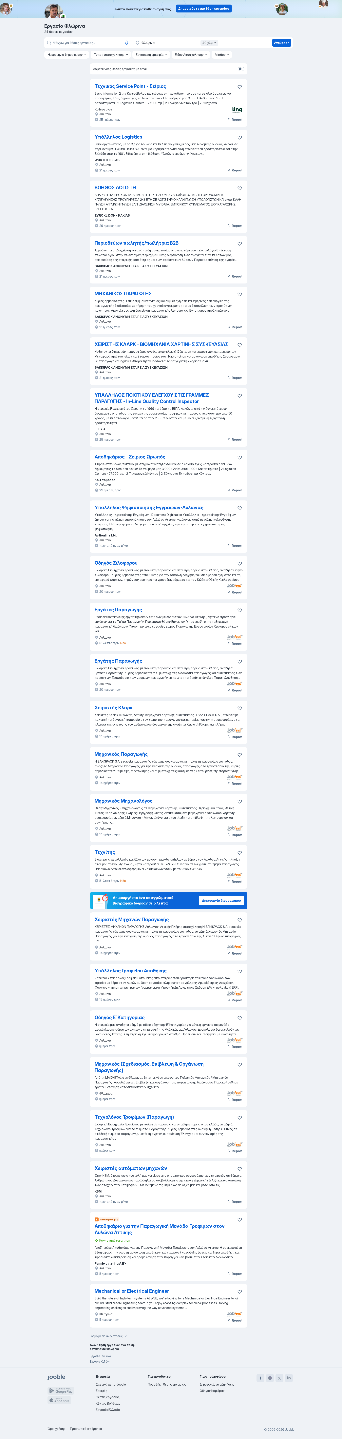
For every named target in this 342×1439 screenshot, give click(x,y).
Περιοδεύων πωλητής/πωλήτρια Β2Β (137, 243)
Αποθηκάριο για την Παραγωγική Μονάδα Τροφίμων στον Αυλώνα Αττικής (160, 1229)
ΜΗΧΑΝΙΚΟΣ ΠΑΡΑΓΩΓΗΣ (123, 294)
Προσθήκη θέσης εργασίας (167, 1384)
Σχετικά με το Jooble (111, 1384)
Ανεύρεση (282, 43)
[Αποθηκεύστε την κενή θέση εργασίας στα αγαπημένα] (240, 87)
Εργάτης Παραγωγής (118, 661)
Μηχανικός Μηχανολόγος (124, 801)
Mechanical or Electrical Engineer (132, 1291)
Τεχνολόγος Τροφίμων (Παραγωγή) (134, 1117)
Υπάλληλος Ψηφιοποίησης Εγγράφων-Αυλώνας (149, 507)
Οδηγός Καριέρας (212, 1391)
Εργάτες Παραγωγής (118, 610)
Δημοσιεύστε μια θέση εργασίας (203, 8)
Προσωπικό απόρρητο (86, 1429)
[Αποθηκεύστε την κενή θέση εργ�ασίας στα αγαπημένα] (240, 563)
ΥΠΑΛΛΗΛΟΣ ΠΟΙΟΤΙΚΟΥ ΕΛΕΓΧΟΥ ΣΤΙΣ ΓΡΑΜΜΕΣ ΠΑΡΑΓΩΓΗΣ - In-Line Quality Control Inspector (152, 398)
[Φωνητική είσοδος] (127, 43)
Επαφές (101, 1391)
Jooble (289, 1429)
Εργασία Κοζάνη (100, 1361)
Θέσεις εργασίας (108, 1397)
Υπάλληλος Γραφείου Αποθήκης (131, 971)
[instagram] (270, 1378)
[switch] (241, 69)
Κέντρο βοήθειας (108, 1403)
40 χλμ (207, 43)
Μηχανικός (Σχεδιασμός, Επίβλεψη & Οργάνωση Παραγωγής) (149, 1067)
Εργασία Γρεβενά (100, 1356)
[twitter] (279, 1378)
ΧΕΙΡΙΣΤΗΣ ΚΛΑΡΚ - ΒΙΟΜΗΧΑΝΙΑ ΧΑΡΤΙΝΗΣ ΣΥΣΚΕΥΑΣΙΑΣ (161, 344)
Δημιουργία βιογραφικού (221, 901)
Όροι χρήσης (56, 1429)
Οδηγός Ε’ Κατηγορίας (120, 1017)
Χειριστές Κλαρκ (114, 707)
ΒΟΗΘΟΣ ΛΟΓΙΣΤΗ (115, 187)
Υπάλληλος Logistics (118, 137)
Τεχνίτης (105, 852)
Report (237, 120)
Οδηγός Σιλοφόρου (116, 563)
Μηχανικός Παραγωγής (121, 754)
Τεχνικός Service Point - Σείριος (130, 86)
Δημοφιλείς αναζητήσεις (107, 1336)
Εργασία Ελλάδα (108, 1410)
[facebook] (260, 1378)
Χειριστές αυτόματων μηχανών (131, 1168)
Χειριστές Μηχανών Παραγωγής (132, 919)
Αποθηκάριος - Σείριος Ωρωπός (130, 457)
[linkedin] (289, 1378)
